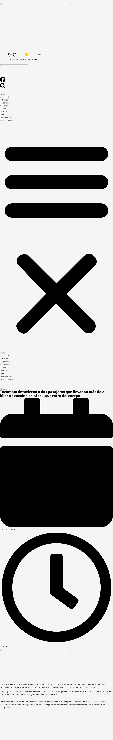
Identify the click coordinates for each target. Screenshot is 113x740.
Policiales (4, 100)
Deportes (4, 108)
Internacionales (7, 120)
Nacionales (5, 105)
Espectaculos (6, 117)
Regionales (5, 102)
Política (3, 114)
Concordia (4, 97)
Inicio (2, 94)
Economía (4, 111)
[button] (56, 237)
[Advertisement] (56, 31)
